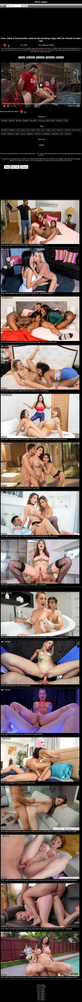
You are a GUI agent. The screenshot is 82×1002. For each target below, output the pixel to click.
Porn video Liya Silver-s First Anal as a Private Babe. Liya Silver (23, 585)
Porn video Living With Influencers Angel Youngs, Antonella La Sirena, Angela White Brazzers (34, 439)
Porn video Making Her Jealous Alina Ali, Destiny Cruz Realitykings (25, 391)
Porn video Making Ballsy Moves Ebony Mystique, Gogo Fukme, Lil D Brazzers (29, 342)
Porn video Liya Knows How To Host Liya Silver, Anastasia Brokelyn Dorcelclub (29, 536)
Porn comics (41, 988)
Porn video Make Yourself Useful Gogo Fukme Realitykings (22, 245)
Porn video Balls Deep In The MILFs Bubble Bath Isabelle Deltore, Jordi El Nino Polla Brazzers (34, 637)
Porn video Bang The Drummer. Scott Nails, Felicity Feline (21, 734)
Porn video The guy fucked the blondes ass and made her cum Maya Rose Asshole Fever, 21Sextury (36, 929)
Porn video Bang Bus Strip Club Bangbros (16, 685)
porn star (69, 160)
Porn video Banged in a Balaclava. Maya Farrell (18, 783)
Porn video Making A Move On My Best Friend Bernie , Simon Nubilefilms (27, 293)
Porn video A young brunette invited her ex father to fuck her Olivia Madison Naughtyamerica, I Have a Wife (38, 831)
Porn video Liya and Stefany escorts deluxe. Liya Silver (20, 488)
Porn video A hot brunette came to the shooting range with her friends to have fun (41, 39)
